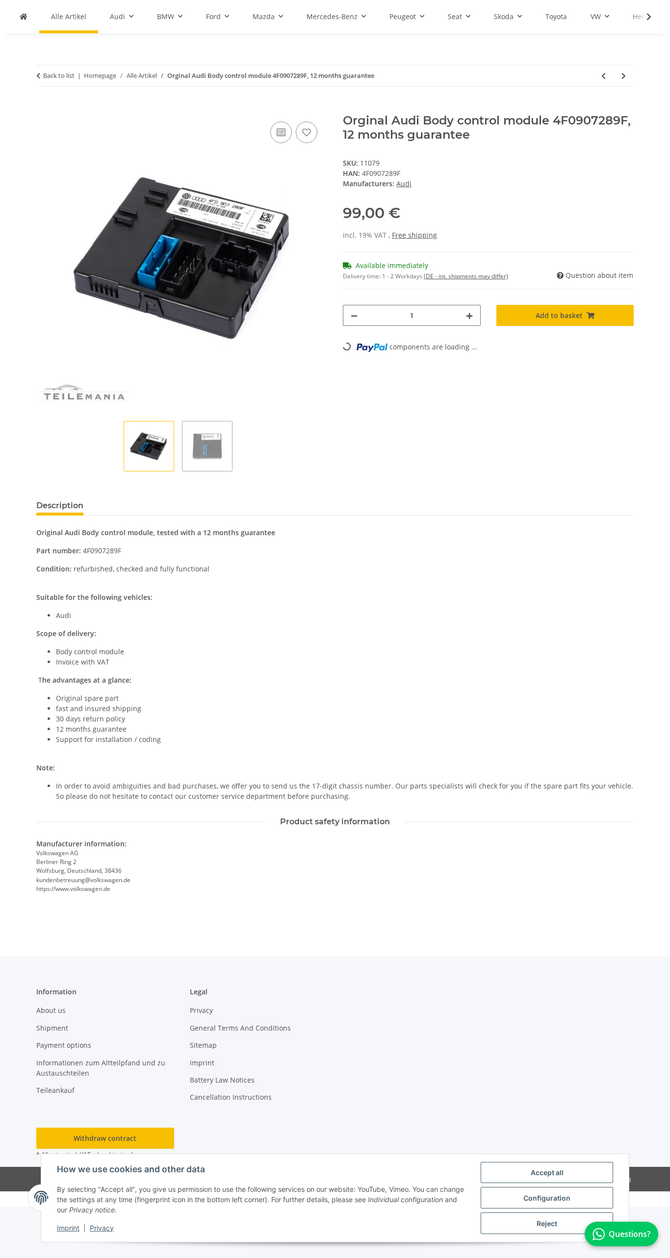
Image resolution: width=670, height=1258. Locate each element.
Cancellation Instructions (231, 1097)
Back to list (59, 75)
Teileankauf (55, 1090)
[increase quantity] (469, 315)
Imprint (68, 1228)
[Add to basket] (44, 108)
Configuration (546, 1198)
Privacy (102, 1228)
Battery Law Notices (222, 1080)
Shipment (52, 1028)
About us (51, 1010)
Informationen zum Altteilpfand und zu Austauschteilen (100, 1068)
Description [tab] (59, 505)
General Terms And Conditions (240, 1028)
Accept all (547, 1172)
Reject (547, 1223)
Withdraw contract (105, 1138)
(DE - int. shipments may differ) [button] (466, 276)
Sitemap (203, 1045)
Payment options (63, 1045)
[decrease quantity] (354, 315)
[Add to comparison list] (281, 132)
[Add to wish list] (306, 132)
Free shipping (414, 235)
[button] (642, 17)
